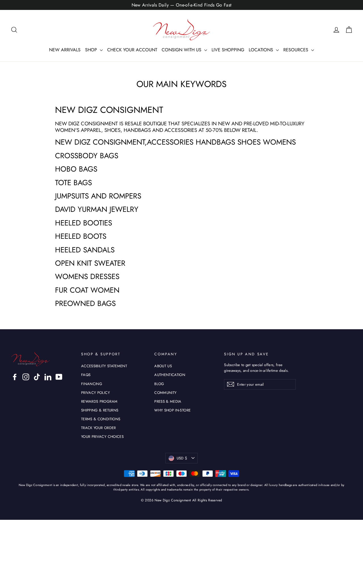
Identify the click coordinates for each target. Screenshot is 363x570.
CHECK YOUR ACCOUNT (132, 50)
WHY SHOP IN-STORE (172, 410)
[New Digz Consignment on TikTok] (36, 376)
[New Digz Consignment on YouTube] (59, 376)
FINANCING (91, 384)
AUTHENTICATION (169, 374)
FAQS (85, 374)
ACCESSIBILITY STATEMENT (104, 366)
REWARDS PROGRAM (99, 401)
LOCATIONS (262, 50)
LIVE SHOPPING (228, 50)
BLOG (159, 384)
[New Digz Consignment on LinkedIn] (48, 376)
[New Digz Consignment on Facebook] (14, 376)
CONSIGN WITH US (182, 50)
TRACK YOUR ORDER (98, 427)
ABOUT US (163, 366)
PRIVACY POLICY (95, 392)
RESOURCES (296, 50)
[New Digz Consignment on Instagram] (25, 376)
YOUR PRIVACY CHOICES (102, 436)
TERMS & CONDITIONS (100, 419)
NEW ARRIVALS (65, 50)
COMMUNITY (165, 392)
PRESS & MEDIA (168, 401)
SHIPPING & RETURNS (99, 410)
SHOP (91, 50)
